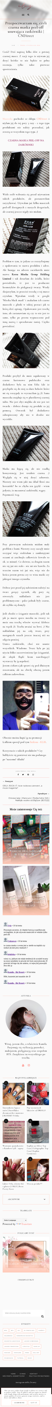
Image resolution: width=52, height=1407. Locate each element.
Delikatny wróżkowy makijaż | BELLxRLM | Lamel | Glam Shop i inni (26, 1263)
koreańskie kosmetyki (25, 1335)
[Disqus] (26, 953)
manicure (17, 1352)
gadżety (41, 1330)
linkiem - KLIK (38, 742)
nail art (36, 1352)
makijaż (7, 1352)
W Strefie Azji (29, 1330)
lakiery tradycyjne (11, 1346)
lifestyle (26, 1346)
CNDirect (42, 118)
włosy (30, 1358)
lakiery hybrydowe (31, 1341)
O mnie (23, 1374)
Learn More (19, 1403)
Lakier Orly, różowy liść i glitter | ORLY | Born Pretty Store (13, 1186)
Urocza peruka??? (34, 1184)
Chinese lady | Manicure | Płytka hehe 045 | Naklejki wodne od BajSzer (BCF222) (28, 799)
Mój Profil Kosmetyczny (14, 1376)
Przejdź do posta (26, 860)
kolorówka (8, 1335)
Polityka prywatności (39, 1376)
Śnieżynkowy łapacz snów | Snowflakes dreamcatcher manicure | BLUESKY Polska (13, 1112)
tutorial (20, 1358)
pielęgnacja (8, 1358)
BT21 (5, 1330)
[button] (12, 13)
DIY (19, 1330)
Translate (26, 1224)
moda (27, 1352)
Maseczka (7, 118)
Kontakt (34, 1374)
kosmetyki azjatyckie (12, 1341)
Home (13, 1374)
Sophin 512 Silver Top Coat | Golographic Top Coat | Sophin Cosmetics (37, 1150)
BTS (12, 1330)
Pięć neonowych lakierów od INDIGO (36, 1109)
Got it (34, 1403)
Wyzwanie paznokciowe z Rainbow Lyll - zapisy (13, 1147)
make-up (37, 1346)
